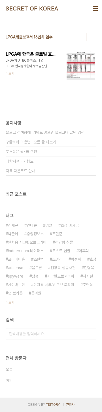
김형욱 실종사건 (62, 267)
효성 (93, 259)
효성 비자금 (70, 225)
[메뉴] (95, 8)
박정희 (76, 259)
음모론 (37, 267)
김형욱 (89, 267)
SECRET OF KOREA (32, 8)
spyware (15, 276)
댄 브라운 (15, 293)
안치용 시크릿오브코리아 (27, 242)
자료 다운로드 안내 (20, 171)
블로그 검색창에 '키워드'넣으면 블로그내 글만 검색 (45, 132)
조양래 (57, 259)
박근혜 (13, 234)
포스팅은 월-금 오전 (21, 151)
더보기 (10, 302)
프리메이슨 (16, 259)
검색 (90, 333)
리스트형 (92, 37)
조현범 (38, 259)
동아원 (36, 293)
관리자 (70, 405)
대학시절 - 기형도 (19, 161)
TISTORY (53, 405)
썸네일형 (82, 37)
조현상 (88, 284)
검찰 (48, 225)
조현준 (57, 234)
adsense (15, 267)
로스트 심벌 (61, 250)
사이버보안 (16, 284)
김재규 (13, 225)
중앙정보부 (35, 234)
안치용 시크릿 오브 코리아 (53, 284)
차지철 (88, 276)
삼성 (35, 276)
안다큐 (32, 225)
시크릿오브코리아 (60, 276)
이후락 (84, 250)
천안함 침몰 (64, 242)
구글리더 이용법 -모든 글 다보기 (31, 142)
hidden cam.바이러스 (26, 250)
